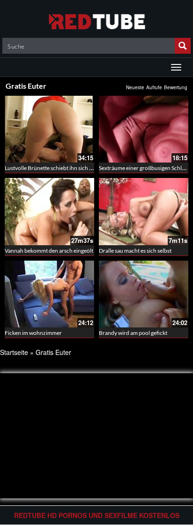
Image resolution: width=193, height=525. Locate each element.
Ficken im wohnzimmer (33, 332)
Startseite (14, 352)
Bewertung (175, 87)
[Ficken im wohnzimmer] (49, 294)
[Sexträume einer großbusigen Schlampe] (143, 129)
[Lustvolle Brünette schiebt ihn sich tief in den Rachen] (49, 129)
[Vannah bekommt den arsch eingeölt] (49, 211)
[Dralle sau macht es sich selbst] (143, 211)
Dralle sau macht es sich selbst (135, 250)
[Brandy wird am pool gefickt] (143, 294)
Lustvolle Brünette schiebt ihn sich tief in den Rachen (69, 167)
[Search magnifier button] (183, 46)
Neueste (135, 87)
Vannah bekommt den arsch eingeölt (49, 250)
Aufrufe (154, 87)
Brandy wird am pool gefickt (133, 332)
